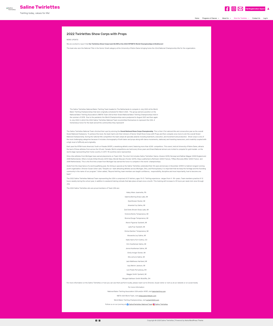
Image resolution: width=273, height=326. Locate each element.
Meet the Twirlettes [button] (240, 18)
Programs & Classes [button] (209, 18)
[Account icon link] (268, 9)
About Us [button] (225, 18)
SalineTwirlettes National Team (140, 304)
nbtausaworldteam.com (147, 296)
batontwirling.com (159, 291)
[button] (255, 9)
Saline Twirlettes (40, 7)
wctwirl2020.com (152, 300)
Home (197, 18)
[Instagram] (233, 8)
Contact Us (256, 18)
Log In (265, 18)
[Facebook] (227, 8)
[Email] (240, 8)
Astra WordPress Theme (194, 320)
